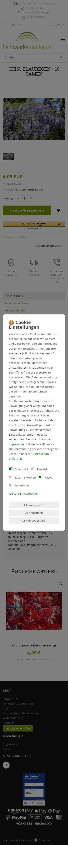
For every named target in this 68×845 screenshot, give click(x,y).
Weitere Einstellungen (24, 493)
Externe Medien (25, 477)
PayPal (49, 477)
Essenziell (21, 469)
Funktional (22, 485)
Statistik (42, 469)
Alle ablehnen (34, 513)
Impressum (16, 444)
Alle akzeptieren (34, 505)
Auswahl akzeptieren (34, 520)
